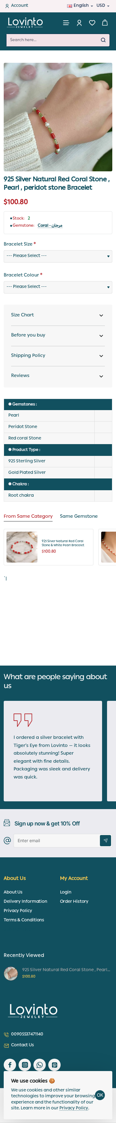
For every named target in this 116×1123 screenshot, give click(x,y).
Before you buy (28, 335)
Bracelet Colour (21, 275)
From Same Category (28, 517)
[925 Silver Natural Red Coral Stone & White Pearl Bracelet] (21, 547)
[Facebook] (10, 1065)
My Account (74, 879)
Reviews (20, 376)
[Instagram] (25, 1065)
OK (100, 1095)
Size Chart (22, 315)
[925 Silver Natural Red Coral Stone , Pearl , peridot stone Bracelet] (11, 974)
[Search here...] (103, 40)
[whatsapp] (39, 1065)
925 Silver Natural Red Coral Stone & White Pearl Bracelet (63, 544)
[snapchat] (54, 1065)
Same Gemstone (79, 517)
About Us (15, 879)
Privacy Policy (73, 1108)
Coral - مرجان (50, 226)
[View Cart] (105, 22)
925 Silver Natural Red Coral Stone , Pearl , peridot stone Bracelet (66, 970)
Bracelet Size (18, 245)
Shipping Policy (28, 356)
